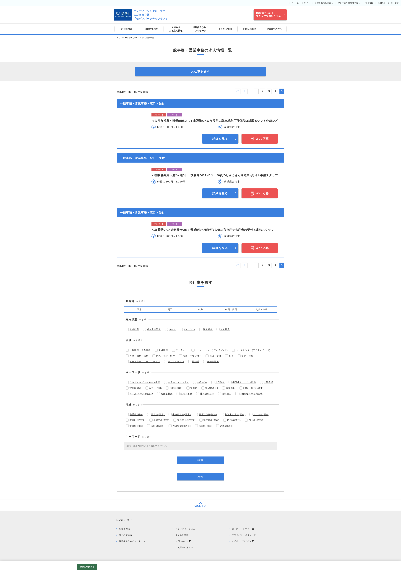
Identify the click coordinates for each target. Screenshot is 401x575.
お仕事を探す (200, 71)
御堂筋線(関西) (211, 420)
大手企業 (268, 382)
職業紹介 (208, 329)
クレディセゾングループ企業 (145, 382)
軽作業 (195, 361)
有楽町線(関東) (138, 420)
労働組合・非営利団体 (251, 393)
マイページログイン (242, 541)
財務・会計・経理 (165, 356)
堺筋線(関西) (234, 420)
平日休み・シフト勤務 (244, 382)
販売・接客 (247, 356)
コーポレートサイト (301, 3)
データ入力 (181, 350)
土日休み (220, 382)
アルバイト (189, 329)
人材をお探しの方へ (324, 3)
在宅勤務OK (211, 388)
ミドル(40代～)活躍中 (141, 393)
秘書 (231, 356)
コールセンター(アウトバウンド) (253, 350)
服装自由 (226, 393)
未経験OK (202, 382)
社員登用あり (207, 393)
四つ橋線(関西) (257, 420)
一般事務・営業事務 (140, 350)
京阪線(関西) (227, 426)
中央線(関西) (136, 426)
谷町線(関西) (158, 426)
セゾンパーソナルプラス (128, 38)
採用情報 (369, 3)
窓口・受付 (215, 356)
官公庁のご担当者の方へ (349, 3)
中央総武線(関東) (181, 414)
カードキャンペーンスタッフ (145, 361)
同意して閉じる (87, 567)
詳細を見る (220, 138)
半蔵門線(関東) (161, 420)
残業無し (230, 388)
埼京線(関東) (158, 414)
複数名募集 (167, 393)
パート (172, 329)
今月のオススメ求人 (178, 382)
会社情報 (395, 3)
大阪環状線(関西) (181, 426)
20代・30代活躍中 (253, 388)
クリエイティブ (176, 361)
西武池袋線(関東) (208, 414)
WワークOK (155, 388)
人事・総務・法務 (139, 356)
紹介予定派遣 (154, 329)
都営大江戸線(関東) (235, 414)
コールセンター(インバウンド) (211, 350)
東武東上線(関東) (186, 420)
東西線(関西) (205, 426)
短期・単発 (186, 393)
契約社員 (225, 329)
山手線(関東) (136, 414)
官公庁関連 (135, 388)
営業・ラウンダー (192, 356)
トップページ (122, 520)
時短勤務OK (176, 388)
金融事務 (163, 350)
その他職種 (213, 361)
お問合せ (382, 3)
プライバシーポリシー (243, 535)
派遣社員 (134, 329)
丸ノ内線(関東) (261, 414)
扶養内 (193, 388)
